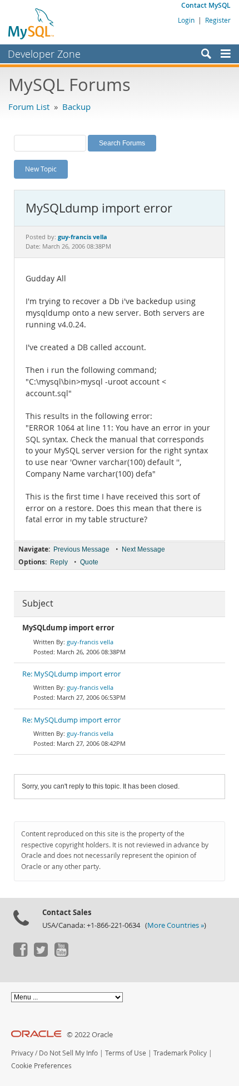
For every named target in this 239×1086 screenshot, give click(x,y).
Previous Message (81, 549)
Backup (76, 106)
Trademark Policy (180, 1053)
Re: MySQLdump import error (71, 674)
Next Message (143, 549)
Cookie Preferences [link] (41, 1066)
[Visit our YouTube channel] (61, 954)
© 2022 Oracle (90, 1034)
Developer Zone (44, 53)
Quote (89, 562)
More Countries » (175, 925)
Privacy (22, 1053)
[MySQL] (32, 23)
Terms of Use (125, 1053)
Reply (59, 562)
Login (186, 20)
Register (218, 20)
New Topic (41, 168)
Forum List (28, 106)
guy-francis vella (90, 642)
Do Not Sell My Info (68, 1053)
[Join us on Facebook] (20, 954)
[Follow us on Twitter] (40, 954)
